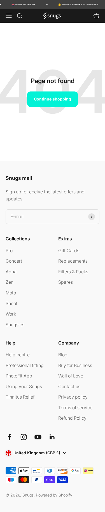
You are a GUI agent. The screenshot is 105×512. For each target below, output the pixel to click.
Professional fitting (25, 365)
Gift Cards (68, 250)
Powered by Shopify (54, 495)
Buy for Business (75, 365)
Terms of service (75, 407)
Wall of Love (70, 376)
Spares (65, 282)
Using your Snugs (24, 386)
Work (11, 314)
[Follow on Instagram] (23, 437)
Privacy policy (73, 397)
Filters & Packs (73, 271)
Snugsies (15, 324)
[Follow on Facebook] (9, 437)
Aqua (11, 271)
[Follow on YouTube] (38, 437)
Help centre (18, 354)
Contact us (69, 386)
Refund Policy (72, 418)
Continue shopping (52, 99)
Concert (14, 261)
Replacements (73, 261)
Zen (9, 282)
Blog (62, 354)
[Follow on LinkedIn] (52, 437)
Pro (9, 250)
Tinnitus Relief (20, 397)
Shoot (11, 303)
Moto (11, 293)
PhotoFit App (19, 376)
